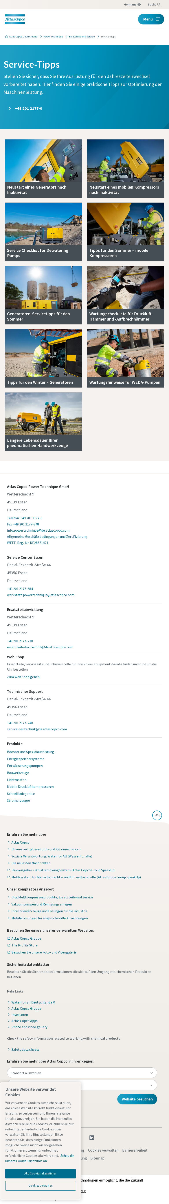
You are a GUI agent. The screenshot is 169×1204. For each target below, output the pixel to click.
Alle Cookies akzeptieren (40, 1173)
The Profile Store (24, 945)
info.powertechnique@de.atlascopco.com (38, 530)
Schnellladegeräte (21, 793)
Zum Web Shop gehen (23, 677)
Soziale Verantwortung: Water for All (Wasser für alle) (51, 856)
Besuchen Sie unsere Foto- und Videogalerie (44, 952)
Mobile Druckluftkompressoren (30, 786)
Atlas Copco (20, 842)
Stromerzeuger (18, 800)
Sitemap (97, 1158)
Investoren (19, 1014)
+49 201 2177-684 (20, 588)
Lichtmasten (16, 779)
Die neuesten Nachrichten (30, 863)
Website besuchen (137, 1099)
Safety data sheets (25, 1049)
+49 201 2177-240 (20, 723)
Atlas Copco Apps (24, 1020)
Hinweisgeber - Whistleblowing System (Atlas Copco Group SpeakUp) (63, 870)
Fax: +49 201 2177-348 (23, 524)
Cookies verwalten (103, 1150)
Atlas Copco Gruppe (26, 938)
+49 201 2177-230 (20, 641)
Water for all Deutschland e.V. (33, 1002)
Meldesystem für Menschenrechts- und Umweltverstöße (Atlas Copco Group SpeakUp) (76, 877)
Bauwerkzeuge (18, 772)
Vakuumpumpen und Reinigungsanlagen (41, 904)
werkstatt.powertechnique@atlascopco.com (40, 595)
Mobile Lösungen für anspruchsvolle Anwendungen (49, 918)
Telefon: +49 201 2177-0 (24, 518)
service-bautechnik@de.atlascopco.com (37, 729)
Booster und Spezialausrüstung (30, 751)
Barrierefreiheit (134, 1150)
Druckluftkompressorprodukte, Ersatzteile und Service (52, 897)
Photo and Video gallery (29, 1027)
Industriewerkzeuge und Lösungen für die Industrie (49, 911)
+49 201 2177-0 (28, 108)
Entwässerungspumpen (25, 765)
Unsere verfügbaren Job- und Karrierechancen (46, 849)
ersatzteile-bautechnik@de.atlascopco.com (40, 647)
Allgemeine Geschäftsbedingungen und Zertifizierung (47, 536)
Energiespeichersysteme (25, 759)
